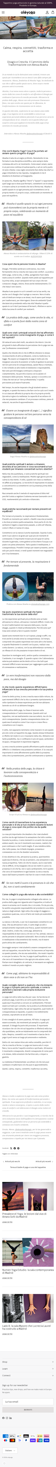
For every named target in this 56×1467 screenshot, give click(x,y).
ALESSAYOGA (36, 256)
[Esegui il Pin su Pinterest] (18, 1148)
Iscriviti (28, 1410)
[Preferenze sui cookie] (4, 1463)
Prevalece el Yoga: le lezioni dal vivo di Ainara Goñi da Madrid (24, 1215)
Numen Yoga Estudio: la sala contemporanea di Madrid (28, 1271)
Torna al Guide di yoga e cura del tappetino (28, 1167)
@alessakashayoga (35, 133)
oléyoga (9, 1457)
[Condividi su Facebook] (15, 1148)
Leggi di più (7, 1222)
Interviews (14, 1154)
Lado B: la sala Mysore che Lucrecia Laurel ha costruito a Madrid (26, 1327)
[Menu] (3, 12)
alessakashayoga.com (40, 604)
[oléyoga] (28, 12)
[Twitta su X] (11, 1148)
